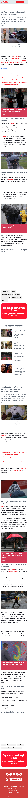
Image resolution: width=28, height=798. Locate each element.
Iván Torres (4, 300)
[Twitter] (15, 46)
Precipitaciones (5, 297)
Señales (20, 1)
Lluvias (13, 291)
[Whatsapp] (8, 46)
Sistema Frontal (5, 291)
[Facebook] (12, 46)
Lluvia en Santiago (16, 297)
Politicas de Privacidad (14, 792)
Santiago (17, 294)
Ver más (4, 114)
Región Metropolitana (7, 294)
